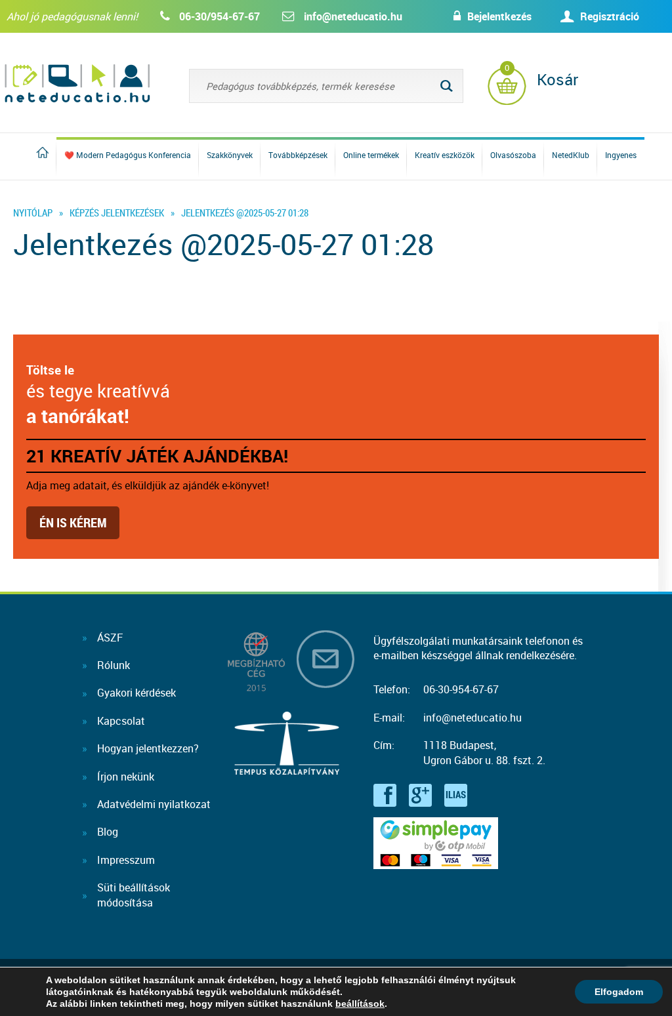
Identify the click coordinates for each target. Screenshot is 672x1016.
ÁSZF (110, 637)
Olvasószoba (513, 155)
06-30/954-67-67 (219, 16)
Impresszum (126, 860)
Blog (107, 831)
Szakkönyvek (230, 155)
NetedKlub (570, 155)
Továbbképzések (297, 155)
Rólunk (113, 665)
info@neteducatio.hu (353, 16)
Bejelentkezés (499, 16)
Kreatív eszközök (444, 155)
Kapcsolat (121, 721)
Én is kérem (72, 522)
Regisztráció (609, 16)
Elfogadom (619, 991)
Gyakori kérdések (136, 692)
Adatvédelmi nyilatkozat (154, 804)
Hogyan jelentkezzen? (148, 748)
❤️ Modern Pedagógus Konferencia (127, 155)
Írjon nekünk (125, 776)
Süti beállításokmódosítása (133, 894)
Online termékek (371, 155)
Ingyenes (621, 155)
